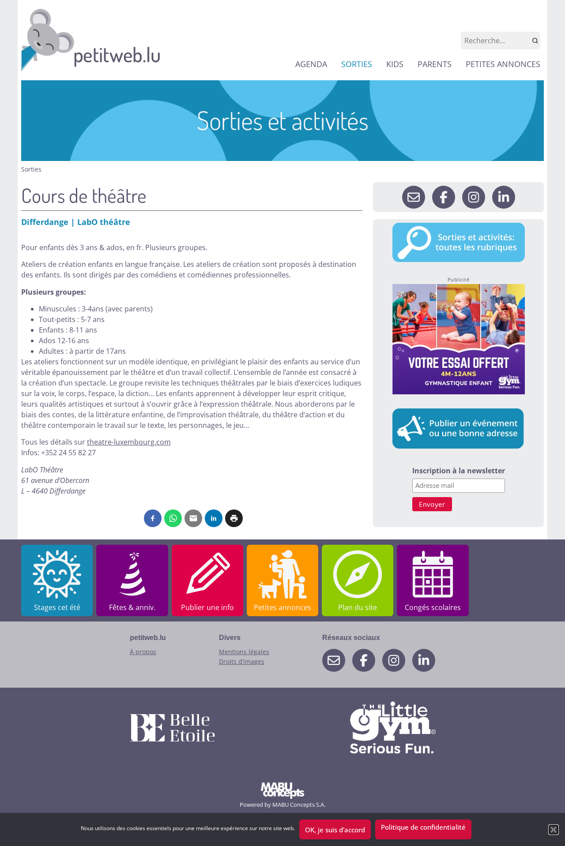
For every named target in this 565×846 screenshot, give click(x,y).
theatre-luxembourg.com (129, 442)
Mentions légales (244, 652)
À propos (143, 652)
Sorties (31, 169)
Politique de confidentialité (423, 827)
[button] (553, 829)
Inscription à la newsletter (458, 471)
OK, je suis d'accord (335, 829)
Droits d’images (241, 661)
